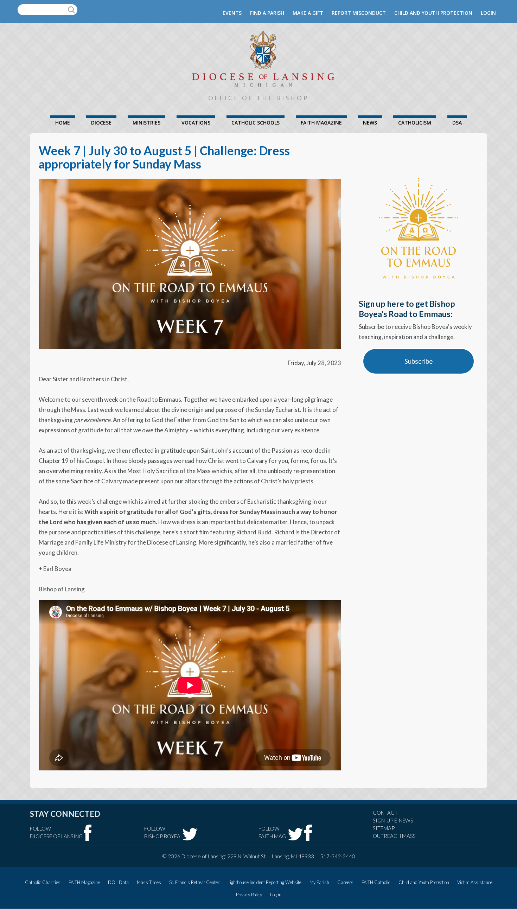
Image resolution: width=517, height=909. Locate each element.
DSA (457, 122)
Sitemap (384, 828)
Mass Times (149, 882)
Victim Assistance (474, 882)
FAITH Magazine (321, 122)
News (370, 122)
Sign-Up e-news (393, 820)
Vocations (195, 122)
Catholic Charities (42, 882)
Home (62, 122)
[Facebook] (88, 833)
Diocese (101, 122)
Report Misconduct (359, 12)
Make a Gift (308, 12)
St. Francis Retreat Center (194, 882)
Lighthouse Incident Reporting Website (264, 882)
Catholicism (414, 122)
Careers (345, 882)
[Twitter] (190, 834)
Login (488, 12)
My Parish (319, 882)
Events (232, 12)
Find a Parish (267, 12)
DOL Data (118, 882)
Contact (385, 812)
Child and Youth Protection (433, 12)
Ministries (146, 122)
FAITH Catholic (376, 882)
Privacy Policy (249, 894)
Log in (275, 894)
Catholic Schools (255, 122)
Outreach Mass (394, 836)
